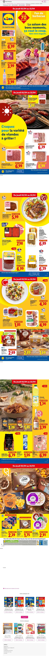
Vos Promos (8, 1)
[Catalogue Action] (7, 628)
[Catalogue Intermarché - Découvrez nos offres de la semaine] (41, 628)
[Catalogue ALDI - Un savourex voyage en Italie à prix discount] (19, 628)
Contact (5, 653)
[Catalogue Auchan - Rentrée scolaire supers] (30, 628)
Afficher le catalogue (8, 611)
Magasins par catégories (9, 647)
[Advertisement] (24, 184)
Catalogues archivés (8, 650)
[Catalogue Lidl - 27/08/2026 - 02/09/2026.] (19, 602)
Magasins (6, 646)
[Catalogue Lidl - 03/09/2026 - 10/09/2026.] (29, 602)
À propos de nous (7, 652)
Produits (5, 649)
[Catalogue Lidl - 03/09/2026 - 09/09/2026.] (8, 602)
